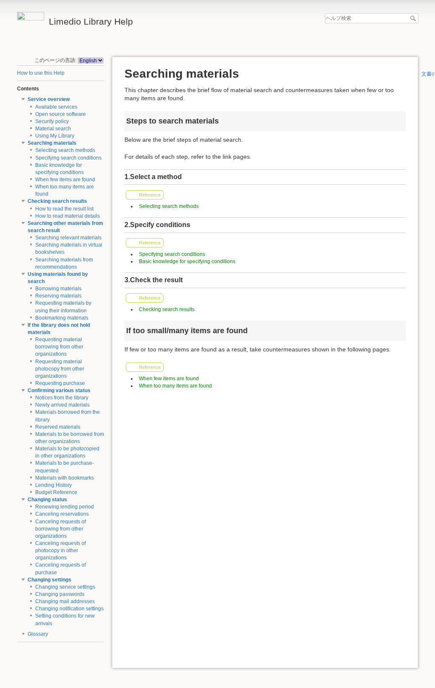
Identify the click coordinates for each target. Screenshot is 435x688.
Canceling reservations (62, 514)
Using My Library (54, 136)
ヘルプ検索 (414, 18)
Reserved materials (57, 427)
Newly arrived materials (62, 405)
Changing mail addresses (65, 601)
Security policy (52, 121)
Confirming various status (59, 390)
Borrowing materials (58, 289)
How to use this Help (41, 73)
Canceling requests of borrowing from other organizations (60, 529)
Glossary (38, 634)
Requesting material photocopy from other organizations (59, 369)
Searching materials (52, 143)
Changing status (47, 500)
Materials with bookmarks (64, 478)
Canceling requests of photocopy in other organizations (60, 550)
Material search (53, 129)
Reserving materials (58, 296)
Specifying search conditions (68, 158)
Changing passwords (60, 594)
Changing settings (49, 580)
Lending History (53, 485)
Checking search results (57, 201)
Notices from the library (61, 398)
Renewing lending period (64, 507)
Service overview (49, 99)
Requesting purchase (60, 383)
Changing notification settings (69, 609)
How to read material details (67, 216)
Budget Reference (56, 492)
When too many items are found (175, 386)
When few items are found (65, 180)
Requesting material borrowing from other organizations (59, 347)
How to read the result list (64, 209)
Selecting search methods (65, 150)
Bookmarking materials (61, 318)
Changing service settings (65, 587)
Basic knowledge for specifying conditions (187, 261)
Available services (56, 107)
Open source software (60, 114)
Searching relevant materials (68, 238)
